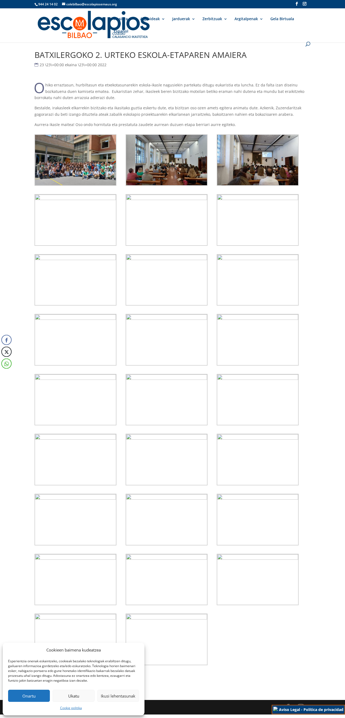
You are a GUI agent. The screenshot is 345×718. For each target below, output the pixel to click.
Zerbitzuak (212, 19)
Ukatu (73, 696)
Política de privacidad (323, 709)
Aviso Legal (289, 709)
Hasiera (121, 19)
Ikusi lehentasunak (118, 696)
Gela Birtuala (282, 19)
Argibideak (150, 19)
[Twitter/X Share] (6, 351)
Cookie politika (71, 708)
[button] (6, 374)
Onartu (29, 696)
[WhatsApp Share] (6, 363)
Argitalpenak (246, 19)
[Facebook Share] (6, 340)
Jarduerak (181, 19)
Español (121, 31)
